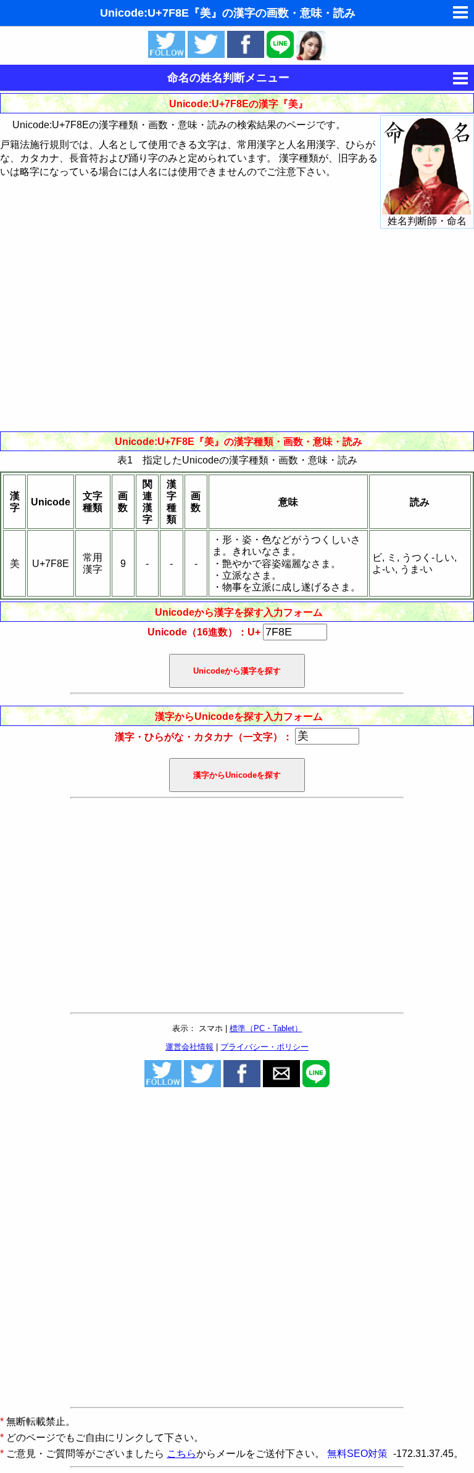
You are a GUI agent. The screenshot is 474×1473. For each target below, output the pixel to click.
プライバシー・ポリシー (264, 1046)
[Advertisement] (237, 329)
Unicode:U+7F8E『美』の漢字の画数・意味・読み (228, 13)
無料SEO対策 (358, 1453)
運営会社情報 (189, 1046)
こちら (181, 1453)
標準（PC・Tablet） (266, 1028)
